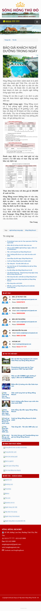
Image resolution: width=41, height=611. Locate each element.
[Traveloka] (7, 489)
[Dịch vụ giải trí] (8, 461)
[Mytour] (6, 493)
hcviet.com (23, 608)
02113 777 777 (12, 21)
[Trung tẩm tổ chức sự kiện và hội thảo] (15, 447)
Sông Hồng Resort (30, 230)
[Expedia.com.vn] (9, 502)
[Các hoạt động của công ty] (12, 470)
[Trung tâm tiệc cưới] (9, 452)
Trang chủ (7, 40)
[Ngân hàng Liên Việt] (10, 507)
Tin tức (14, 40)
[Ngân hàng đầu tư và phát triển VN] (14, 521)
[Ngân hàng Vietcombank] (11, 516)
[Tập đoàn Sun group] (10, 512)
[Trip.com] (6, 498)
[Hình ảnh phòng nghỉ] (10, 456)
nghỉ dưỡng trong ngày (16, 230)
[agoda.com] (7, 480)
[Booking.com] (8, 484)
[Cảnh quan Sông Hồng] (11, 466)
